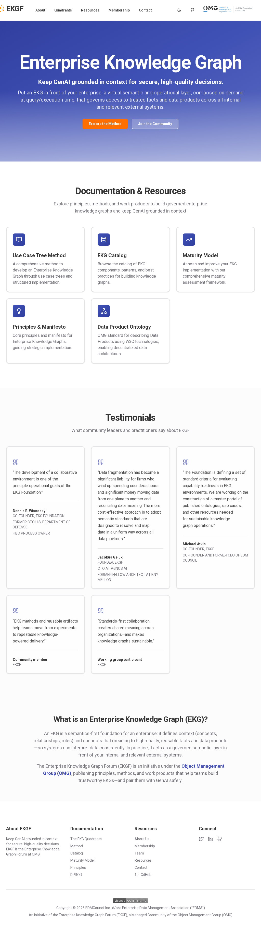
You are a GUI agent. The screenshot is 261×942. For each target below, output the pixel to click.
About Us (142, 839)
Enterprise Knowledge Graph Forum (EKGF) (93, 915)
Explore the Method (105, 124)
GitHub (146, 875)
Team (139, 853)
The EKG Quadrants (86, 839)
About (40, 10)
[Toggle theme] (179, 10)
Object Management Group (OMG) (205, 915)
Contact (145, 10)
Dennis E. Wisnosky (29, 511)
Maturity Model (82, 860)
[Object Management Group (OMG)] (228, 9)
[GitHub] (192, 10)
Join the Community (155, 124)
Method (76, 846)
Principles (78, 867)
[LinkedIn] (210, 838)
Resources (90, 10)
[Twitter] (201, 838)
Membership (119, 10)
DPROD (76, 875)
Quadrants (63, 10)
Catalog (76, 853)
